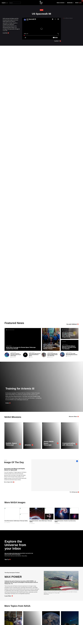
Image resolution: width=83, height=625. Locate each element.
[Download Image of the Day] (77, 461)
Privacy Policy (24, 555)
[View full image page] (55, 475)
